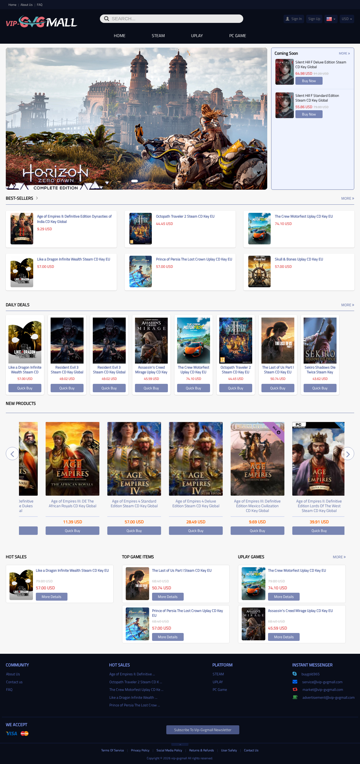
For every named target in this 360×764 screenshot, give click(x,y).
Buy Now (309, 80)
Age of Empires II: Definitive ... (132, 674)
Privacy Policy (140, 750)
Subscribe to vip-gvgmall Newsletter (202, 729)
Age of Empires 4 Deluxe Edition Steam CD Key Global (173, 503)
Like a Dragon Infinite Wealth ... (133, 697)
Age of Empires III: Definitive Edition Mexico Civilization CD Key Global (234, 506)
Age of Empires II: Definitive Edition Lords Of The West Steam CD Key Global (296, 506)
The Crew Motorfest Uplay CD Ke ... (136, 689)
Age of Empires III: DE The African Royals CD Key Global (50, 503)
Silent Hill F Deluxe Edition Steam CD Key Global (320, 64)
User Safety (229, 750)
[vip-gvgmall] (41, 19)
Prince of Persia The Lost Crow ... (134, 705)
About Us (27, 4)
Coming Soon (286, 53)
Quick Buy (24, 388)
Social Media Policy (170, 750)
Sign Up (314, 18)
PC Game (237, 35)
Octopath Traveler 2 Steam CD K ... (135, 682)
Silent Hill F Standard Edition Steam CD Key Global (317, 98)
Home (12, 4)
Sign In (296, 18)
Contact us (14, 682)
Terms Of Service (113, 750)
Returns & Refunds (202, 750)
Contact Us (251, 750)
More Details (51, 596)
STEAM (158, 35)
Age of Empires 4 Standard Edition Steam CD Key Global (111, 503)
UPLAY (197, 35)
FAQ (39, 4)
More (343, 53)
